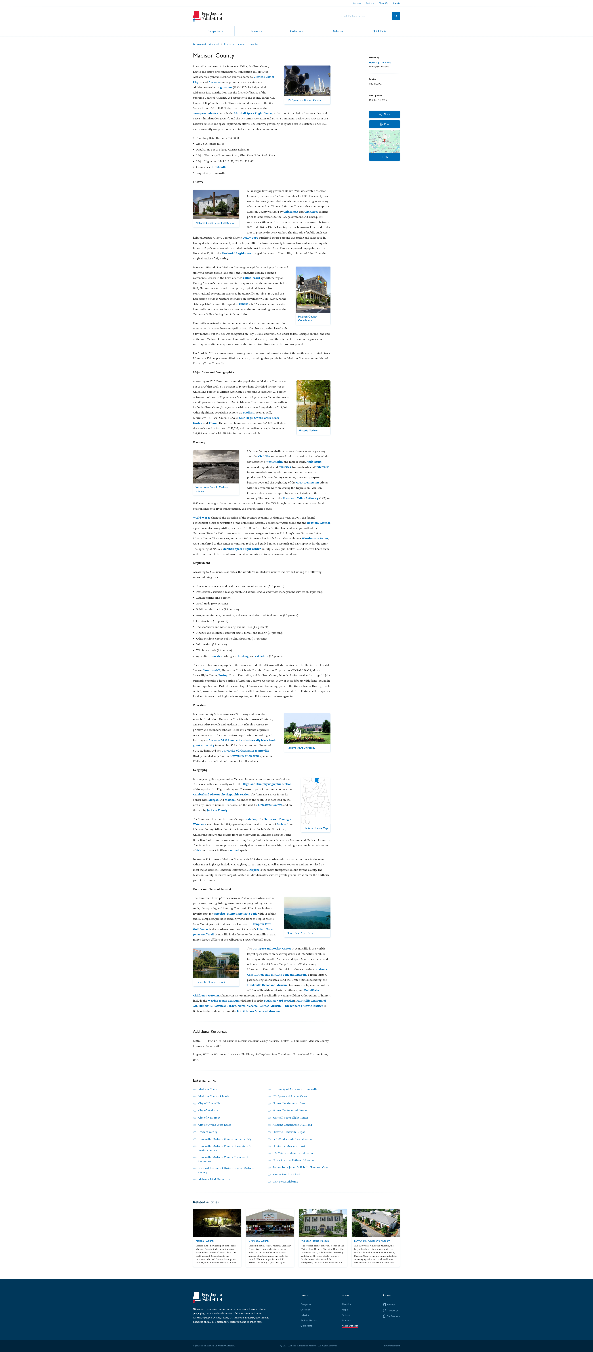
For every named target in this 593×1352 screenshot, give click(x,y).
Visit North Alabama (285, 1181)
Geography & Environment (206, 44)
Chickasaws (290, 212)
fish (198, 850)
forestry (216, 656)
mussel (234, 850)
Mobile (281, 824)
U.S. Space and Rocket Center (271, 948)
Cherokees (311, 212)
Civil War (264, 456)
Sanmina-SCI (211, 670)
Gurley (197, 423)
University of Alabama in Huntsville (245, 750)
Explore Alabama (309, 1320)
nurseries (285, 467)
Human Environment (234, 44)
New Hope (246, 418)
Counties (254, 44)
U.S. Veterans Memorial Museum (258, 1011)
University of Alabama (244, 756)
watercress (322, 467)
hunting (243, 656)
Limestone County (270, 805)
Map (387, 157)
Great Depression (307, 482)
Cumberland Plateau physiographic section (221, 794)
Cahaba (243, 304)
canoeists (219, 913)
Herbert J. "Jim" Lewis (380, 62)
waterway (251, 819)
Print (387, 124)
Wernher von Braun (315, 538)
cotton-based (251, 278)
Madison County (208, 1089)
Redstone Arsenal (318, 523)
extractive (261, 656)
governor (226, 87)
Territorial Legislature (236, 253)
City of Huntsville (209, 1103)
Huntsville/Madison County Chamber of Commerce (223, 1159)
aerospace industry (205, 113)
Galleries (338, 31)
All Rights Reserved (327, 1345)
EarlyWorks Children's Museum (292, 1139)
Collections (296, 31)
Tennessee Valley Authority (300, 498)
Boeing (222, 675)
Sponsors (357, 2)
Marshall (230, 800)
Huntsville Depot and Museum (267, 985)
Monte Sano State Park (242, 913)
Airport (254, 870)
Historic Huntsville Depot (289, 1132)
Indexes (255, 31)
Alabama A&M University (225, 740)
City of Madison (208, 1110)
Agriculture (314, 462)
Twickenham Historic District (303, 1006)
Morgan (213, 800)
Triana (213, 423)
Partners (370, 2)
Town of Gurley (207, 1132)
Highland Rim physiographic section (267, 784)
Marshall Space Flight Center (253, 113)
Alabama (214, 82)
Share (387, 114)
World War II (201, 517)
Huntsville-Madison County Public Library (224, 1139)
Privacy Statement (391, 1345)
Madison (248, 412)
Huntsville (219, 167)
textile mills (275, 462)
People (345, 1309)
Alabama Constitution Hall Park (292, 1125)
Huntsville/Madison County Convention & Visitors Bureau (224, 1148)
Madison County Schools (213, 1096)
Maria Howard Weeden (279, 1000)
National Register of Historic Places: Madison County (226, 1170)
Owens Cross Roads (267, 418)
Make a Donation (350, 1325)
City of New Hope (209, 1117)
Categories (214, 31)
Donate (396, 3)
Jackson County (217, 810)
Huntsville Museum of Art (289, 1103)
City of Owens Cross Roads (214, 1125)
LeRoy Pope (250, 237)
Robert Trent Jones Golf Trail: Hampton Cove (300, 1167)
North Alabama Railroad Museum (260, 1006)
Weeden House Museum (224, 1000)
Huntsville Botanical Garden (217, 1006)
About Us (383, 2)
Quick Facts (379, 31)
